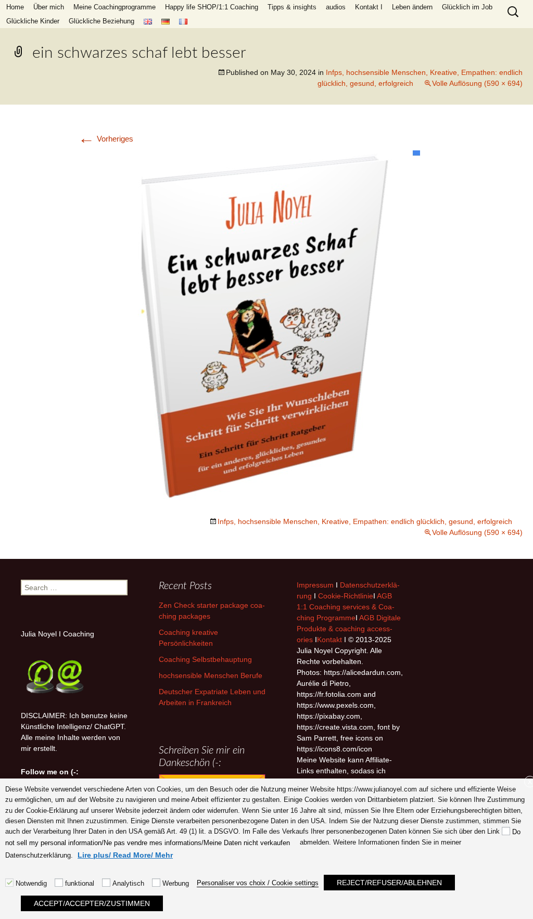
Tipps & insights (292, 7)
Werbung (175, 883)
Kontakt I (369, 7)
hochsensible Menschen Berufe (210, 675)
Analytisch (128, 883)
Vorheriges (105, 138)
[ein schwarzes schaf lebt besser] (266, 330)
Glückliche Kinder (32, 21)
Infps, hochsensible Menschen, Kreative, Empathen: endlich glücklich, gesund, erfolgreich (365, 521)
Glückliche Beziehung (101, 21)
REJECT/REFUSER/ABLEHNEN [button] (389, 882)
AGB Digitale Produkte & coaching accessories (349, 629)
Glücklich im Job (467, 7)
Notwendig (31, 883)
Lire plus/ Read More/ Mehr (125, 855)
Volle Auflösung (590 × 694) (477, 83)
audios (336, 7)
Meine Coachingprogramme (114, 7)
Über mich (48, 7)
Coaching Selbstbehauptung (205, 659)
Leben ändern (412, 7)
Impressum (315, 585)
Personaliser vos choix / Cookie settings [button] (258, 883)
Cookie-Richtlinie (345, 596)
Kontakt (329, 639)
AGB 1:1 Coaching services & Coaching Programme (346, 607)
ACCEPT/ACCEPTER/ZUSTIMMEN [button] (92, 903)
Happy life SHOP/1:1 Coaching (211, 7)
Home (15, 7)
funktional (79, 883)
